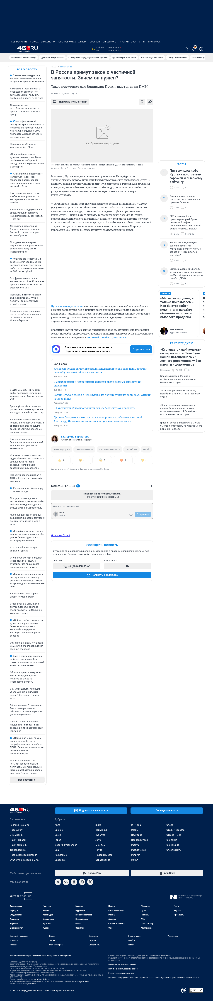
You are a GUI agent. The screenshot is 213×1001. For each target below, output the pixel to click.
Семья (134, 859)
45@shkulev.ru (43, 979)
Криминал (101, 830)
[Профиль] (201, 49)
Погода (34, 42)
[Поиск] (186, 49)
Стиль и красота (175, 830)
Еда (57, 850)
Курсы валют (110, 42)
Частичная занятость (109, 449)
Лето (98, 840)
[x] (90, 882)
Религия (135, 854)
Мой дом (100, 845)
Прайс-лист (16, 830)
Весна (58, 835)
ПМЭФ (146, 449)
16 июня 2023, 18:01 (60, 94)
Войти (62, 515)
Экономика (172, 845)
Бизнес (59, 830)
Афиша (82, 42)
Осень (134, 830)
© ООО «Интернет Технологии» (59, 990)
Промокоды (154, 42)
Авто (57, 825)
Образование (102, 859)
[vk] (66, 882)
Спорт (169, 825)
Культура (100, 835)
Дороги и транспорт (66, 845)
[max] (82, 882)
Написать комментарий (73, 101)
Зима (98, 825)
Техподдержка (18, 850)
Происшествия (139, 840)
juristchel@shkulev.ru (81, 981)
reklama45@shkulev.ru (161, 956)
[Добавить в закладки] (142, 102)
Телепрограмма (67, 42)
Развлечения (138, 850)
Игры (142, 42)
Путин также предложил (67, 306)
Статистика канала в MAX (24, 859)
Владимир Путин (61, 449)
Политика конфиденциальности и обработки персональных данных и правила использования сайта (153, 977)
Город (58, 840)
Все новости (27, 69)
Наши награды (18, 840)
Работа (135, 845)
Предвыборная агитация (23, 854)
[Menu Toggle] (11, 49)
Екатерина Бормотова (75, 436)
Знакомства (48, 42)
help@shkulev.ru (30, 984)
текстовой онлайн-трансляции (106, 337)
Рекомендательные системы (121, 973)
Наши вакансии (18, 845)
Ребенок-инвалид (84, 449)
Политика (136, 835)
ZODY (134, 42)
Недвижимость (19, 42)
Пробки (124, 42)
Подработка (131, 449)
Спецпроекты (174, 850)
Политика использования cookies (123, 969)
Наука (98, 850)
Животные (61, 854)
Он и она (136, 825)
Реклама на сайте (19, 825)
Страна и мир (173, 835)
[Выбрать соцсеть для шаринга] (150, 102)
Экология (171, 840)
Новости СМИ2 (60, 535)
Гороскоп (94, 42)
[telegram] (58, 882)
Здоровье (60, 859)
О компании (16, 835)
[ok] (74, 882)
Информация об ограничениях (122, 964)
